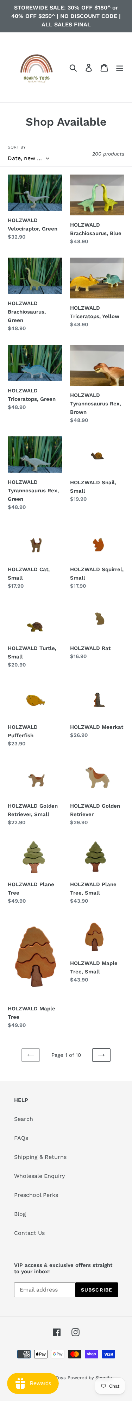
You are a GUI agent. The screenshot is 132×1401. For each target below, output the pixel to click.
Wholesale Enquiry (39, 1176)
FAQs (21, 1138)
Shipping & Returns (40, 1157)
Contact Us (29, 1233)
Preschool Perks (36, 1195)
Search (23, 1119)
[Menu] (119, 67)
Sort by (17, 147)
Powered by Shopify (90, 1377)
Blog (20, 1214)
